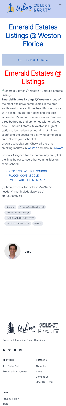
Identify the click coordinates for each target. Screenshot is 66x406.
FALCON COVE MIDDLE (23, 175)
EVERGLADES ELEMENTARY (26, 180)
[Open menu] (60, 4)
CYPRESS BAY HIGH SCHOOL (28, 171)
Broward (58, 148)
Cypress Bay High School (32, 207)
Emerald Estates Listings (17, 212)
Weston (32, 148)
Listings (44, 60)
